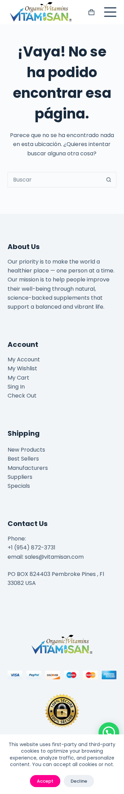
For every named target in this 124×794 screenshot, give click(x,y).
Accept (45, 781)
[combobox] (55, 179)
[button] (109, 732)
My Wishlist (22, 368)
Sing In (16, 387)
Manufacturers (28, 468)
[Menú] (108, 12)
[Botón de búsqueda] (108, 179)
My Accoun (23, 359)
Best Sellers (23, 459)
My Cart (18, 378)
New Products (26, 450)
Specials (19, 486)
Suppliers (20, 477)
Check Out (22, 396)
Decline (79, 781)
